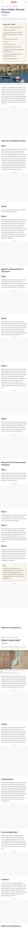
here (24, 19)
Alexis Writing (4, 643)
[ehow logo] (14, 2)
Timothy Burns (5, 15)
